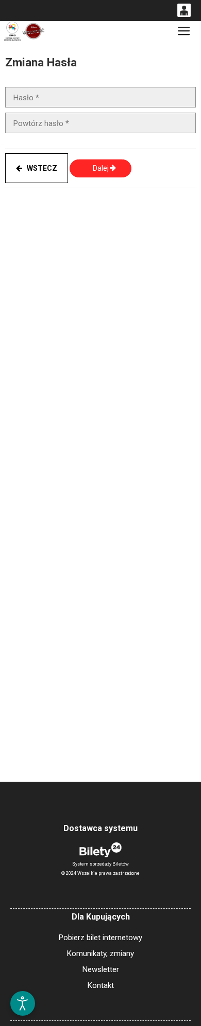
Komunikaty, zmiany (100, 953)
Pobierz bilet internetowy (100, 937)
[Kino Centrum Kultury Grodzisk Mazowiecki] (24, 31)
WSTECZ (39, 168)
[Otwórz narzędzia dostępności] (22, 1003)
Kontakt (101, 985)
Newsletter (100, 969)
